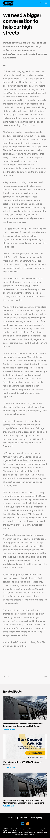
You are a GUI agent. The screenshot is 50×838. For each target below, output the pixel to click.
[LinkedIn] (22, 823)
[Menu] (46, 3)
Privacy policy (36, 817)
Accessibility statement (17, 817)
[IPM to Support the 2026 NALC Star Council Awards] (25, 746)
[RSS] (27, 823)
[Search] (41, 2)
